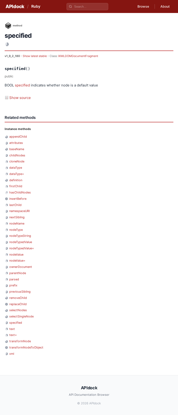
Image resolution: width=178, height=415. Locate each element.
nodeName (16, 223)
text (12, 329)
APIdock (15, 6)
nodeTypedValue (20, 242)
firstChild (15, 186)
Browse (143, 6)
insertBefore (17, 198)
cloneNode (16, 161)
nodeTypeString (20, 236)
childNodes (17, 155)
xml (11, 353)
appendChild (18, 136)
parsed (14, 279)
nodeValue (16, 254)
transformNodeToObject (26, 347)
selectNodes (18, 310)
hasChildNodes (20, 192)
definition (15, 180)
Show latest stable (35, 56)
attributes (16, 143)
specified (22, 85)
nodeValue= (17, 260)
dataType (15, 167)
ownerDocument (20, 267)
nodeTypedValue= (21, 248)
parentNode (17, 273)
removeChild (18, 298)
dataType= (16, 174)
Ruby (35, 6)
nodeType (16, 229)
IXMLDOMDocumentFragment (78, 56)
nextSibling (17, 217)
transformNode (20, 341)
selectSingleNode (21, 316)
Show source (20, 97)
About (165, 6)
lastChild (15, 205)
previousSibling (20, 291)
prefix (13, 285)
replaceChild (18, 304)
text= (13, 335)
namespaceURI (19, 211)
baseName (16, 149)
